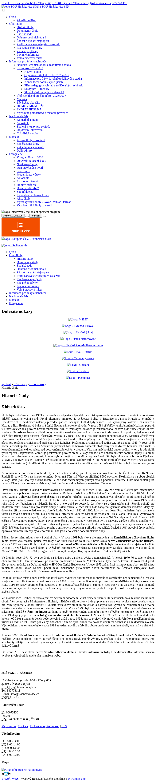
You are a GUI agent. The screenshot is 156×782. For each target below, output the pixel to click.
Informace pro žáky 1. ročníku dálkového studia (53, 78)
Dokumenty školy (27, 30)
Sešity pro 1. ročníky (36, 88)
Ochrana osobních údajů (31, 37)
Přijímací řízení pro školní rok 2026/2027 (41, 95)
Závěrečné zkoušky (28, 102)
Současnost (23, 171)
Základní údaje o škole (30, 147)
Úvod (12, 16)
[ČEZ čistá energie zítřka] (26, 238)
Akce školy (23, 198)
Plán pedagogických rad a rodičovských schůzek (53, 85)
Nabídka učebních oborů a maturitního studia (44, 64)
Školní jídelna (25, 191)
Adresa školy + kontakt (31, 140)
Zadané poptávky (27, 51)
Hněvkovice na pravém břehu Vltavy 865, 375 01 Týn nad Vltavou (42, 3)
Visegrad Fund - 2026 (30, 157)
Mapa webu (9, 726)
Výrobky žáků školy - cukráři (34, 205)
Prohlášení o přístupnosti (44, 726)
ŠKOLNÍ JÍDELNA (29, 109)
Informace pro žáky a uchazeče (27, 61)
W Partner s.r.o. (77, 778)
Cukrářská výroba (27, 133)
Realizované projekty (29, 47)
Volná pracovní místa (29, 58)
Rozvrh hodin (32, 71)
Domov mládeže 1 (28, 184)
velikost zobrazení (13, 215)
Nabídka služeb (18, 116)
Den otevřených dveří (30, 167)
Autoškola (23, 123)
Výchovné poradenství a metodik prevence (42, 112)
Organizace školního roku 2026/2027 (46, 75)
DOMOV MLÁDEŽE (30, 106)
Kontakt (14, 136)
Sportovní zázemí (27, 181)
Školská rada (24, 34)
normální (35, 215)
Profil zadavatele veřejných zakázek (38, 44)
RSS (64, 726)
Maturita (22, 99)
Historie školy (25, 27)
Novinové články (27, 164)
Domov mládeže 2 (28, 188)
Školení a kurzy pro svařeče (33, 126)
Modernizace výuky (29, 174)
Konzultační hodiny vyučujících (43, 82)
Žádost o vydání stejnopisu (33, 40)
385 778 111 (119, 3)
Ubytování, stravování (30, 130)
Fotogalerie (16, 154)
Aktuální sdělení (26, 20)
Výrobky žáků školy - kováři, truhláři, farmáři (44, 202)
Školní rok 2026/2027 (30, 68)
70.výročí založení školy (31, 160)
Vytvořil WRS (10, 778)
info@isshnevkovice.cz (97, 3)
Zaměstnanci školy (28, 143)
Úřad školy (15, 23)
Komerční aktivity (27, 119)
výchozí (6, 384)
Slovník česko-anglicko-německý (44, 92)
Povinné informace (28, 54)
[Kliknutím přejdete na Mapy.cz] (22, 769)
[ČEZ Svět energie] (14, 245)
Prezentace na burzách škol (33, 195)
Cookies (23, 726)
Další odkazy (25, 150)
